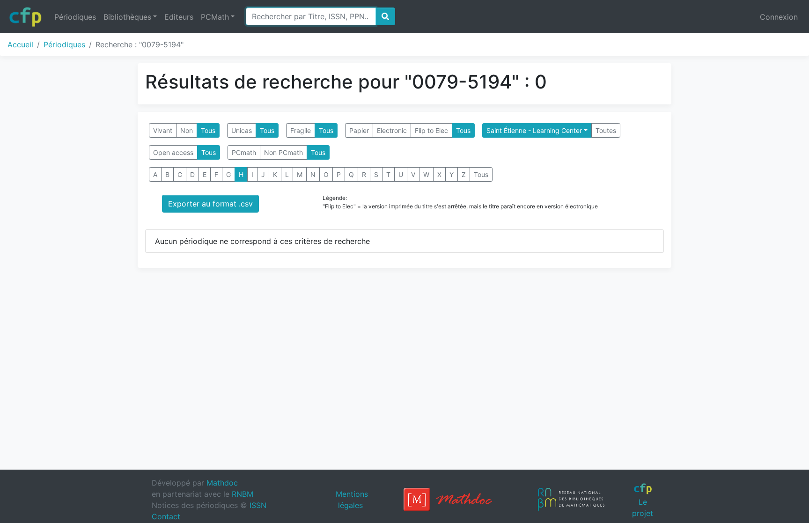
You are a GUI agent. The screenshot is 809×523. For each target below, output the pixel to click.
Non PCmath (283, 152)
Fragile (300, 130)
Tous (208, 130)
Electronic (392, 130)
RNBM (242, 494)
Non (186, 130)
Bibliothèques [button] (127, 17)
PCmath (244, 152)
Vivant (162, 130)
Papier (359, 130)
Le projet (642, 507)
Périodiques (75, 17)
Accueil (20, 44)
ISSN (258, 505)
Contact (166, 516)
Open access (173, 152)
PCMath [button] (215, 17)
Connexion (779, 17)
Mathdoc (222, 482)
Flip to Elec (431, 130)
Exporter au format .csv (210, 203)
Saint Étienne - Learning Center (534, 130)
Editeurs (178, 17)
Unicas (241, 130)
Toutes (606, 130)
